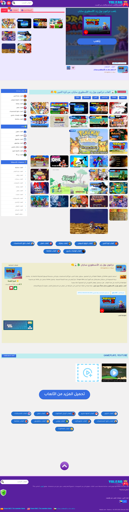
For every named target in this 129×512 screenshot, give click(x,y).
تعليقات (14, 10)
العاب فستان (19, 210)
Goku (77, 97)
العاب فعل (19, 107)
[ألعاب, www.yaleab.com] (117, 3)
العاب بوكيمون (18, 143)
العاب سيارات (19, 179)
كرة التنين (104, 97)
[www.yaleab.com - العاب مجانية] (117, 483)
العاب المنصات (18, 183)
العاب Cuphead (64, 429)
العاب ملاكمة (19, 119)
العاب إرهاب (19, 175)
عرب (124, 501)
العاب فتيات (19, 194)
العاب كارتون (19, 135)
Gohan (114, 97)
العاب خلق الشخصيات (16, 111)
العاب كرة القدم (18, 171)
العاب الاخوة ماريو (18, 151)
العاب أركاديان (19, 202)
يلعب (96, 41)
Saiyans (123, 97)
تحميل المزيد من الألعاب (64, 394)
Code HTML (124, 276)
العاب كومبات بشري (17, 115)
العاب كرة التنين (18, 96)
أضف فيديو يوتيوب (9, 355)
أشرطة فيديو (27, 10)
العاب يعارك (19, 104)
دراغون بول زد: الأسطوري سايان (66, 508)
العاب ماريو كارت (81, 421)
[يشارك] (68, 68)
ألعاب (4, 10)
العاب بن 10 (19, 155)
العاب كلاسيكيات (18, 198)
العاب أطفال (19, 206)
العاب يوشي (60, 421)
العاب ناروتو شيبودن (17, 100)
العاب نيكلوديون (40, 421)
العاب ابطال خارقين (17, 147)
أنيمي (95, 97)
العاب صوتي (19, 131)
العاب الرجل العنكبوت (63, 413)
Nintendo (86, 97)
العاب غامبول (19, 139)
